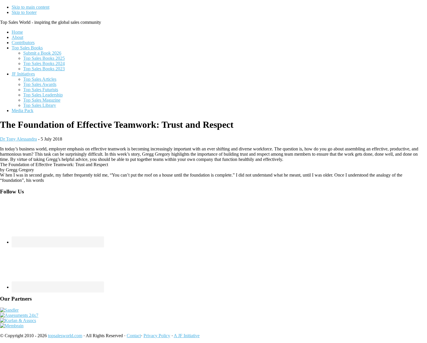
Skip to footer (24, 12)
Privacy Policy (156, 335)
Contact (134, 335)
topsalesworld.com (65, 335)
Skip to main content (30, 7)
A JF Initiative (187, 335)
